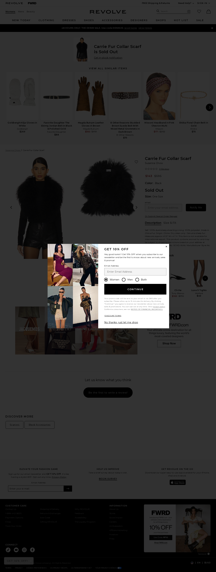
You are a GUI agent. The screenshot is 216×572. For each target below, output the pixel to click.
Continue (135, 289)
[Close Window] (166, 246)
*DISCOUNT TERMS (112, 316)
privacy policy (159, 307)
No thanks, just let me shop (121, 322)
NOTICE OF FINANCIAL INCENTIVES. (147, 309)
